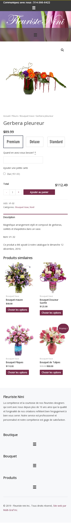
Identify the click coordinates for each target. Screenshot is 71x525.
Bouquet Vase (27, 116)
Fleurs (15, 116)
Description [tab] (9, 217)
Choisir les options (17, 309)
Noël (32, 207)
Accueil (6, 116)
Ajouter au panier (39, 192)
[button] (62, 50)
